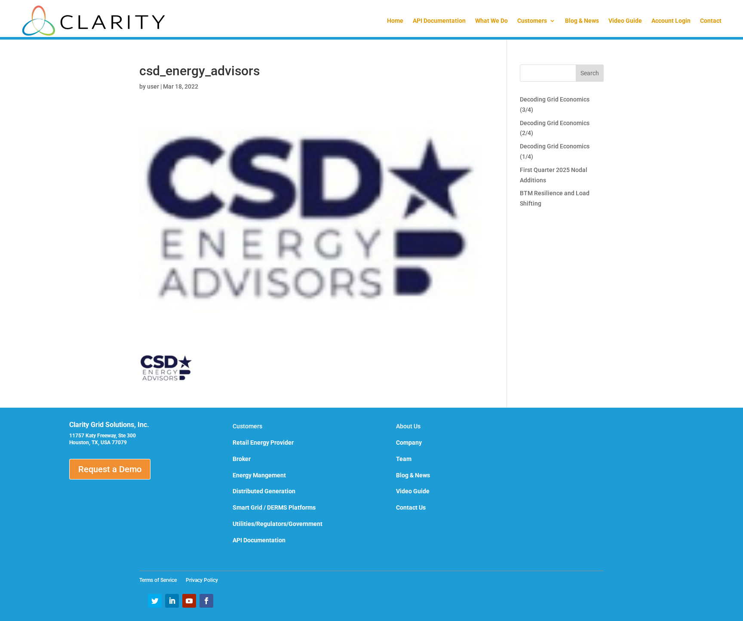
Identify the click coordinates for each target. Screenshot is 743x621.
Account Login (671, 20)
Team (403, 458)
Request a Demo (109, 469)
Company (409, 442)
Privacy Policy (202, 580)
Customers (532, 20)
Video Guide (625, 20)
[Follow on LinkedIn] (172, 601)
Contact (711, 20)
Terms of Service (160, 580)
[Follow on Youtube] (189, 601)
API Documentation (439, 20)
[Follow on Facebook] (206, 601)
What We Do (491, 20)
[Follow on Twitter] (155, 601)
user (153, 86)
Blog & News (582, 20)
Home (395, 20)
